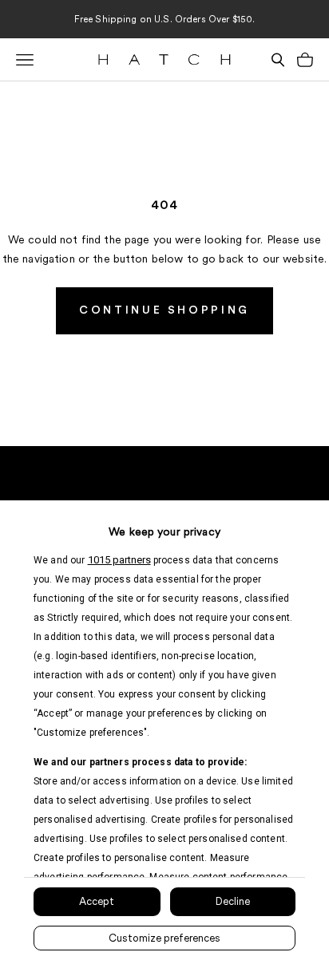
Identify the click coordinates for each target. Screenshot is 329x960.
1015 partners (119, 560)
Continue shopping (164, 310)
